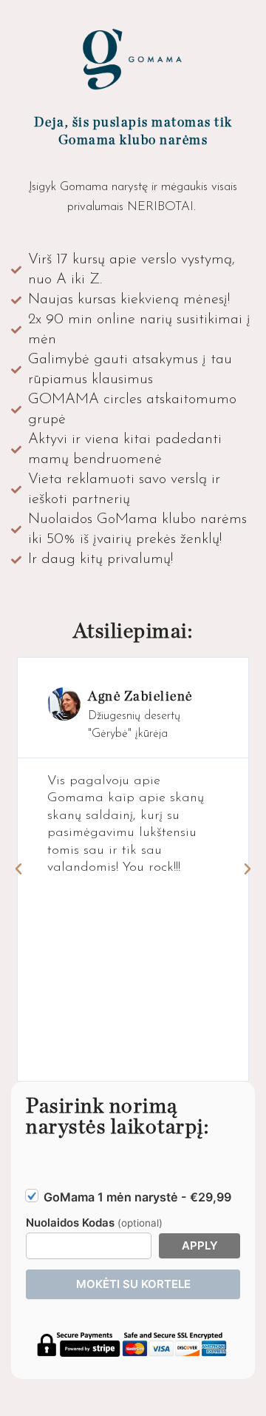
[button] (18, 869)
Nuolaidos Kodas (94, 1223)
